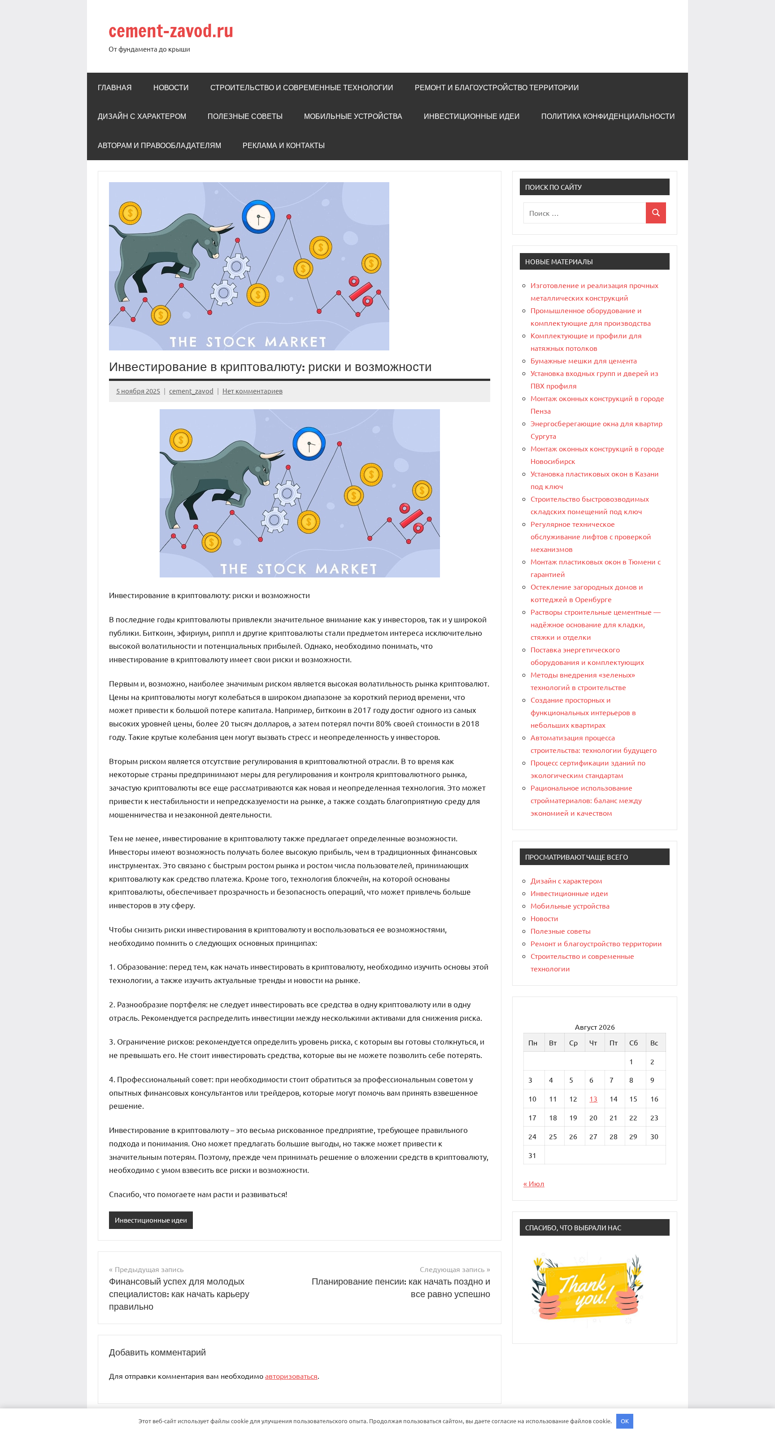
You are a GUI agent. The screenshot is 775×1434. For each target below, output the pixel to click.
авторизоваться (291, 1375)
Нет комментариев (252, 390)
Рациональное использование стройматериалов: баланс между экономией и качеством (586, 800)
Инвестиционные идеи (472, 116)
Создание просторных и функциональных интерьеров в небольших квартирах (583, 712)
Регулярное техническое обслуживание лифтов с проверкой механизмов (591, 536)
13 (593, 1098)
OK (625, 1421)
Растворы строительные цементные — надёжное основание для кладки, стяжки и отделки (596, 624)
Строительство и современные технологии (301, 87)
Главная (115, 87)
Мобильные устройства (353, 116)
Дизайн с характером (142, 116)
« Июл (533, 1183)
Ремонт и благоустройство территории (497, 87)
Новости (171, 87)
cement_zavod (191, 390)
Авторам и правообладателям (159, 145)
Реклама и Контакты (284, 145)
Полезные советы (245, 116)
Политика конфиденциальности (608, 116)
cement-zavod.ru (171, 30)
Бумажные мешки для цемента (584, 360)
